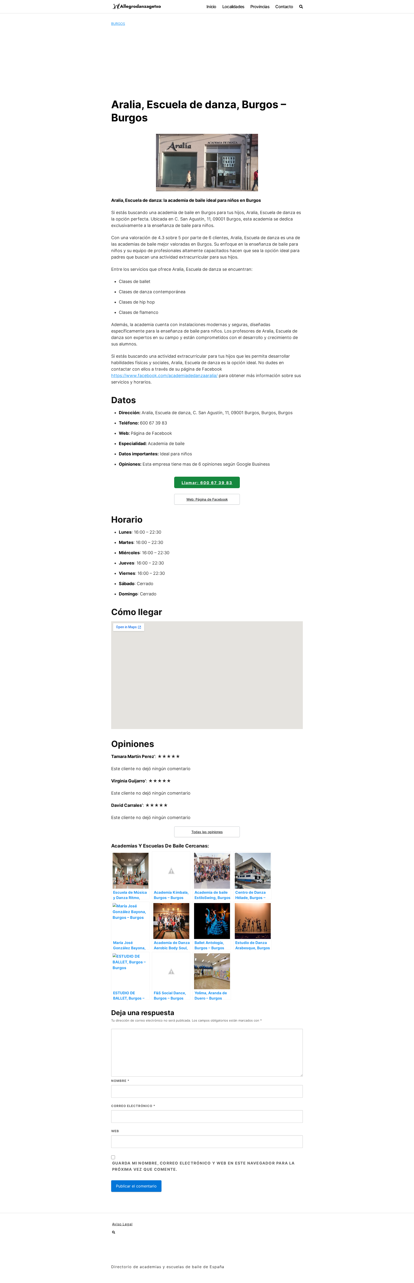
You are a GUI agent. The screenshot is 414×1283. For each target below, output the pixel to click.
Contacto (284, 6)
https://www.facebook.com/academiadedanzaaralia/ (164, 375)
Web (115, 1131)
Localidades (233, 6)
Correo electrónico (133, 1106)
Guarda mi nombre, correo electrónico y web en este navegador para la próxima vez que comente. (203, 1166)
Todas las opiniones (207, 832)
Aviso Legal (122, 1224)
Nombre (120, 1081)
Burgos (118, 24)
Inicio (211, 6)
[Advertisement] (207, 62)
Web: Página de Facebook (207, 499)
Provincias (259, 6)
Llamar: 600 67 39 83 (207, 482)
